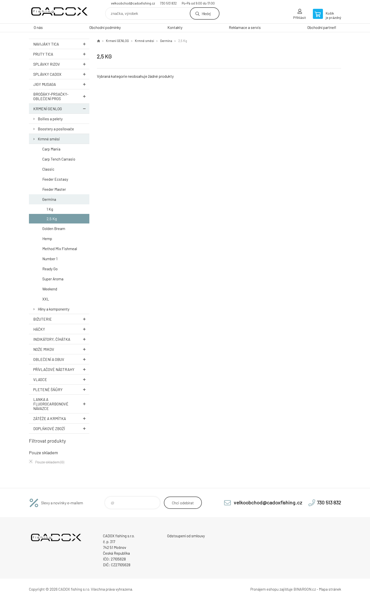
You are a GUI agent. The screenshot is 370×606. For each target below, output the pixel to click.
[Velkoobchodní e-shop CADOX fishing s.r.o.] (98, 40)
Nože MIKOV (43, 349)
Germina (49, 199)
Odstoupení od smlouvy (186, 536)
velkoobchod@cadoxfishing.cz (133, 3)
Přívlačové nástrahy (54, 369)
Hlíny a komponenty (53, 309)
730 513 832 (168, 3)
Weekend (49, 289)
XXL (45, 299)
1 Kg (50, 209)
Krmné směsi (49, 139)
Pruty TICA (43, 54)
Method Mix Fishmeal (59, 248)
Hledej (206, 13)
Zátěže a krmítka (49, 418)
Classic (48, 169)
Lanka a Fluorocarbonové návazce (50, 404)
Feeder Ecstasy (55, 179)
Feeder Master (54, 189)
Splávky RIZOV (46, 64)
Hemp (47, 238)
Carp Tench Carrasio (58, 159)
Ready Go (50, 269)
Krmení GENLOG (47, 108)
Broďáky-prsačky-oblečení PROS (50, 96)
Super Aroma (52, 279)
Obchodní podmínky (105, 27)
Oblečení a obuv (48, 359)
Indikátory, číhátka (51, 339)
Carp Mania (51, 149)
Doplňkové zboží (49, 428)
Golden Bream (53, 228)
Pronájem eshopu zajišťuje (271, 589)
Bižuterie (42, 319)
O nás (38, 27)
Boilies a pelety (50, 119)
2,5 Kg (52, 218)
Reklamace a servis (245, 27)
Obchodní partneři (321, 27)
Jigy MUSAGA (44, 84)
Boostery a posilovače (56, 129)
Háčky (39, 329)
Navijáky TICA (46, 44)
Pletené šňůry (48, 389)
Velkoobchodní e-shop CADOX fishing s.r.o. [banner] (59, 11)
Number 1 (49, 258)
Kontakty (174, 27)
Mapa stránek (330, 589)
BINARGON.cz (304, 589)
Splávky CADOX (47, 74)
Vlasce (40, 379)
